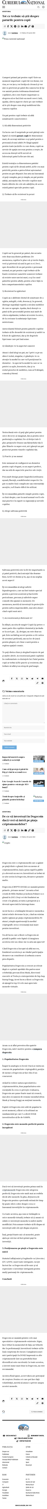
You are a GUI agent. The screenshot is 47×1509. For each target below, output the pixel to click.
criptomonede (9, 1189)
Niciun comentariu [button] (37, 1411)
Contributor (15, 33)
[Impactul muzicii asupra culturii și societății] (39, 759)
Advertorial (6, 11)
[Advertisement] (23, 224)
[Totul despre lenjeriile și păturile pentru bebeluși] (39, 798)
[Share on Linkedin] (22, 26)
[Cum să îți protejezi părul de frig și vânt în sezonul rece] (39, 771)
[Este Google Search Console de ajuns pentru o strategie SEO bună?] (39, 783)
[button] (4, 7)
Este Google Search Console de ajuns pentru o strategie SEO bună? (16, 784)
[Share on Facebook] (8, 26)
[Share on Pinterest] (15, 26)
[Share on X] (11, 26)
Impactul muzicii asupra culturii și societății (13, 758)
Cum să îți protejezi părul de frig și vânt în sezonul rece (15, 770)
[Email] (25, 26)
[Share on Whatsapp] (18, 26)
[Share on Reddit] (32, 678)
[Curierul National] (23, 2)
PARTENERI (30, 1475)
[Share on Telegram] (37, 678)
